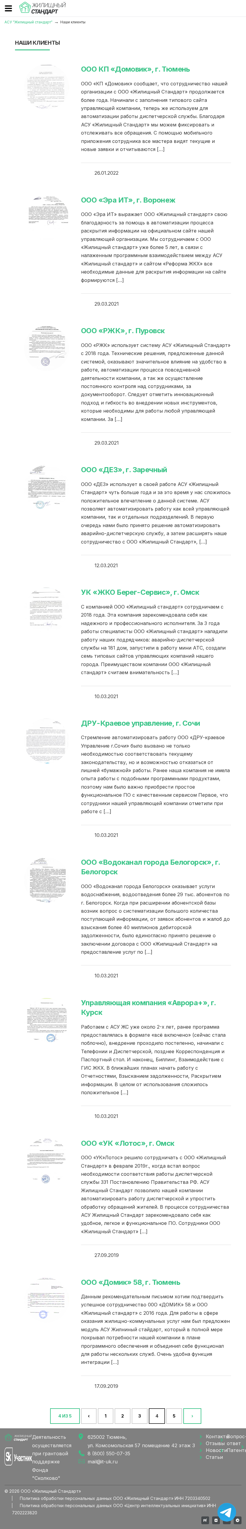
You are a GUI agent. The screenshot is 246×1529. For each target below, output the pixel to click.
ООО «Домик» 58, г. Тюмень (130, 1282)
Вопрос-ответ (234, 1439)
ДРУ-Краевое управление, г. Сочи (140, 723)
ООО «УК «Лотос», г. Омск (128, 1143)
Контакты (213, 1436)
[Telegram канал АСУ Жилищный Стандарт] (238, 1520)
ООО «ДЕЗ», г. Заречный (124, 469)
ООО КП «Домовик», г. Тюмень (135, 69)
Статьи (213, 1457)
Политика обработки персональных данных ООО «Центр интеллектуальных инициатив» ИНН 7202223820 (114, 1509)
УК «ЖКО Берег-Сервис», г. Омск (140, 592)
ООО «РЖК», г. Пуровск (123, 330)
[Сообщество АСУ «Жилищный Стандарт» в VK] (216, 1520)
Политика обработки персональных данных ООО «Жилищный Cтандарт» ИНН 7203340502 (115, 1498)
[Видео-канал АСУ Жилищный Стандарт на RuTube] (205, 1520)
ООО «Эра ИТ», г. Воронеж (128, 200)
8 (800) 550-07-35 (109, 1453)
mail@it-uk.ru (103, 1462)
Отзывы (213, 1443)
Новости (213, 1450)
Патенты (234, 1450)
